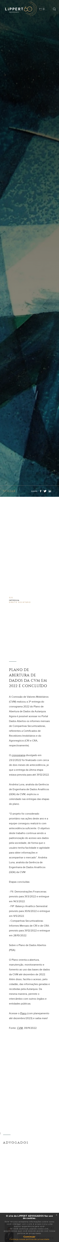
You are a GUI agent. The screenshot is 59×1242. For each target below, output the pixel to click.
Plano (23, 1013)
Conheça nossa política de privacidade (29, 1239)
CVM (20, 1028)
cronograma (18, 755)
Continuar (29, 1237)
